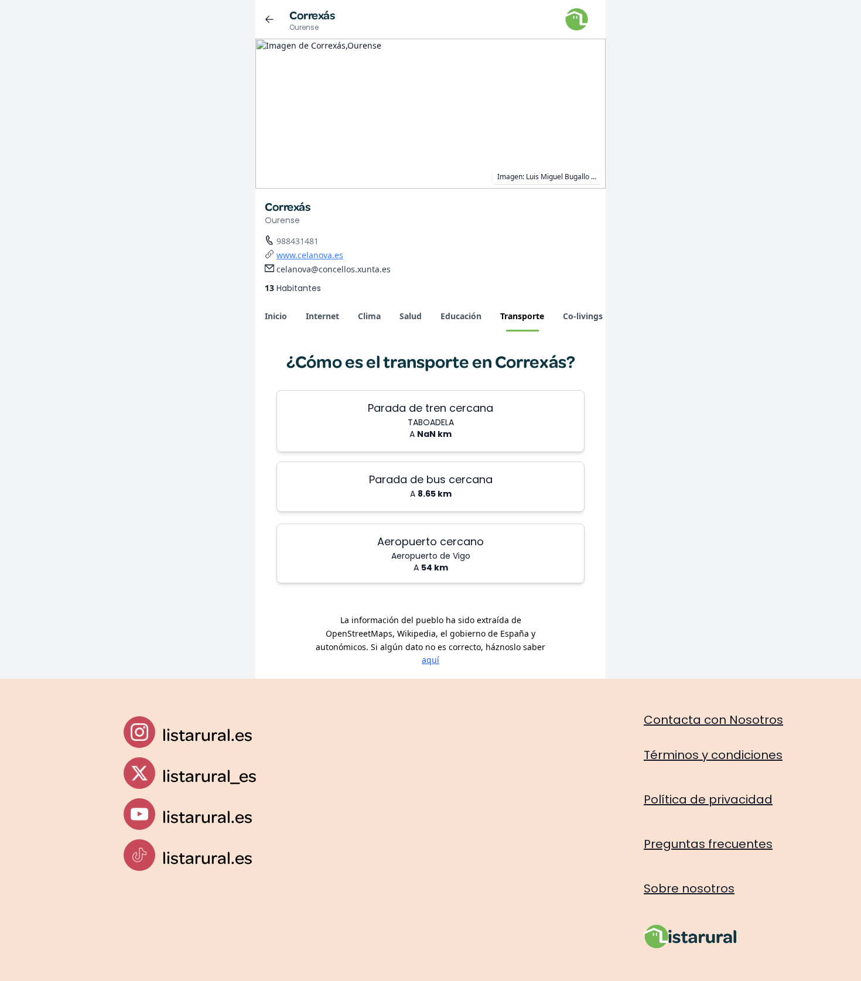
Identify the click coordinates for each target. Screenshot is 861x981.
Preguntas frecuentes (708, 844)
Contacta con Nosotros (713, 720)
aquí (430, 659)
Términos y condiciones (713, 755)
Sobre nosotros (689, 888)
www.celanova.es (309, 255)
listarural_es (209, 775)
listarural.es (207, 734)
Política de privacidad (708, 799)
